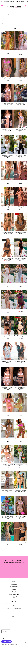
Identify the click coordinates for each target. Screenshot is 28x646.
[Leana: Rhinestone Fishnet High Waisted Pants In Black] (20, 480)
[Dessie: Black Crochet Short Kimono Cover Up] (7, 119)
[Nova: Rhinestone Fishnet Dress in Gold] (7, 428)
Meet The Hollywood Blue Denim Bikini (14, 606)
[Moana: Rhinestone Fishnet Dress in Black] (20, 196)
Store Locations (14, 618)
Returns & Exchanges (14, 586)
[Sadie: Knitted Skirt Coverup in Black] (20, 531)
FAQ (14, 597)
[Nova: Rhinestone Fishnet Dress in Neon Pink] (7, 402)
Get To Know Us (14, 614)
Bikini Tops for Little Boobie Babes (14, 608)
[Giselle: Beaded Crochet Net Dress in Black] (7, 196)
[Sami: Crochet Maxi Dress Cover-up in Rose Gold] (7, 531)
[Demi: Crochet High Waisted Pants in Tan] (7, 170)
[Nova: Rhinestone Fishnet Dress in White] (20, 505)
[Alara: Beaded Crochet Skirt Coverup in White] (7, 376)
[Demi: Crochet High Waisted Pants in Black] (20, 144)
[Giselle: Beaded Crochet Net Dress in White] (20, 170)
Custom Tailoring (14, 592)
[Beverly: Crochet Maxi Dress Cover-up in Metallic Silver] (20, 273)
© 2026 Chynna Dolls (5, 644)
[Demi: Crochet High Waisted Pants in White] (7, 144)
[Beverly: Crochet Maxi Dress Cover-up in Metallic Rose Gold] (7, 299)
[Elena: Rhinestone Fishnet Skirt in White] (7, 454)
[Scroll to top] (25, 642)
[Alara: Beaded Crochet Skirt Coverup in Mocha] (20, 67)
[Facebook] (1, 639)
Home (9, 10)
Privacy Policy (14, 596)
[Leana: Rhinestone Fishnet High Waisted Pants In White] (7, 505)
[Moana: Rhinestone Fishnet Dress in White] (7, 67)
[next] (16, 551)
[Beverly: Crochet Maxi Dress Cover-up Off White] (7, 273)
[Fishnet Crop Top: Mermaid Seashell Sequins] (7, 325)
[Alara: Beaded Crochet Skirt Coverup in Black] (20, 376)
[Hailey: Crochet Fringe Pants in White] (20, 454)
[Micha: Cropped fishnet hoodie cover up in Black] (20, 325)
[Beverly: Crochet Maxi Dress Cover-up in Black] (20, 247)
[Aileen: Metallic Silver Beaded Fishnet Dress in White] (20, 93)
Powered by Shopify (13, 644)
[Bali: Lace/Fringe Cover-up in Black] (20, 351)
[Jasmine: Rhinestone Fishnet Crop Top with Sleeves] (7, 222)
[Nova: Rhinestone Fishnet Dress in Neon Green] (20, 402)
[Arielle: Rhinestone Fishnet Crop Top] (20, 222)
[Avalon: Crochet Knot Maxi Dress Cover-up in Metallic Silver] (20, 40)
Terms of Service (14, 584)
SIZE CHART (13, 591)
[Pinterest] (3, 639)
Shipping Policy (14, 587)
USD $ (6, 631)
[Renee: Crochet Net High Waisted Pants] (20, 119)
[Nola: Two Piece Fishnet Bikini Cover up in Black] (7, 247)
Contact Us (14, 616)
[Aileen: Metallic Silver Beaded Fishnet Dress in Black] (7, 93)
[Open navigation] (3, 6)
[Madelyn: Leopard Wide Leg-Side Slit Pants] (7, 480)
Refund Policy (14, 589)
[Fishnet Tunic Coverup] (20, 299)
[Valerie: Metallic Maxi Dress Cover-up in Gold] (7, 40)
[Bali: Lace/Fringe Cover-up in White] (7, 351)
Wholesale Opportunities (14, 594)
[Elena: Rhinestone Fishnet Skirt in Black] (20, 428)
